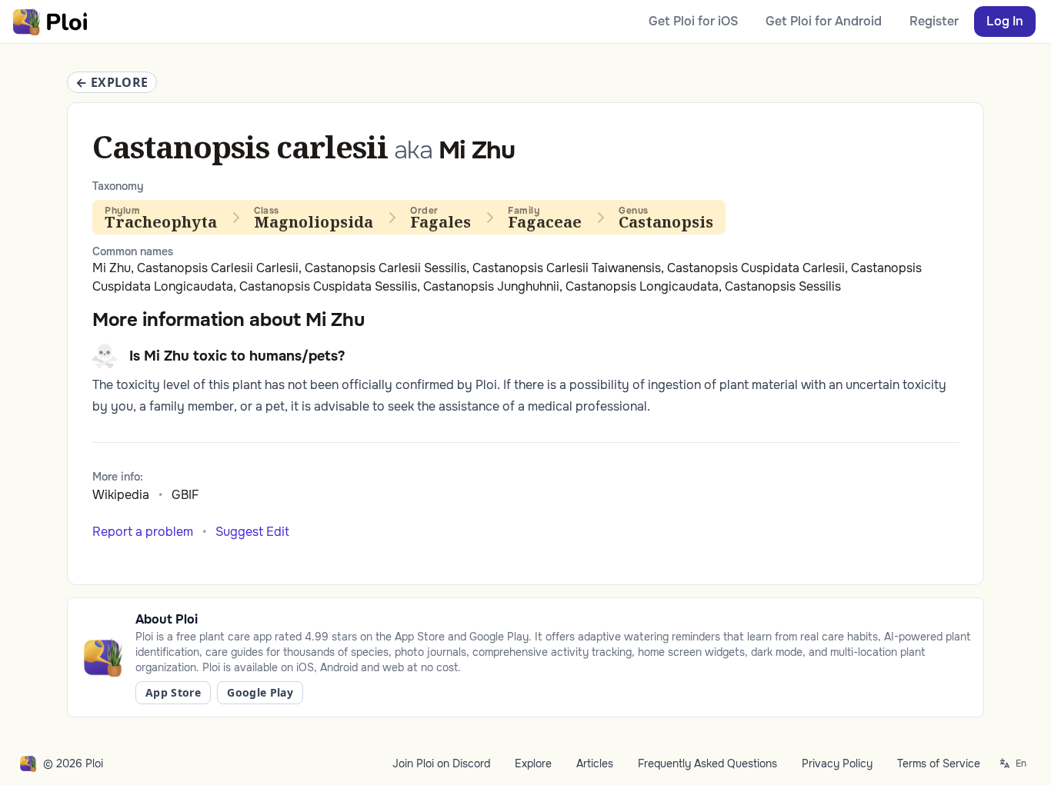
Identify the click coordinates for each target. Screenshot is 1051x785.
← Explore (111, 82)
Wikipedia (120, 495)
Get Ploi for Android (824, 21)
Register (934, 21)
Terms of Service (938, 763)
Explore (533, 763)
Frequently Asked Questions (707, 763)
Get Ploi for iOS (693, 21)
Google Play (260, 692)
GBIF (185, 495)
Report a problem (142, 532)
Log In (1004, 21)
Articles (594, 763)
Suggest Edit (252, 532)
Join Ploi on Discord (441, 763)
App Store (173, 692)
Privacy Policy (837, 763)
